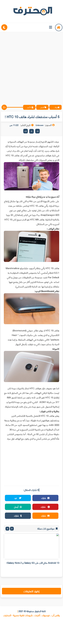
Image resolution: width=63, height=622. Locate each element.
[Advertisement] (31, 65)
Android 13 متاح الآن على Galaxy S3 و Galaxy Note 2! (33, 562)
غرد (16, 497)
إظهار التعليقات (31, 591)
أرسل (16, 506)
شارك (43, 497)
